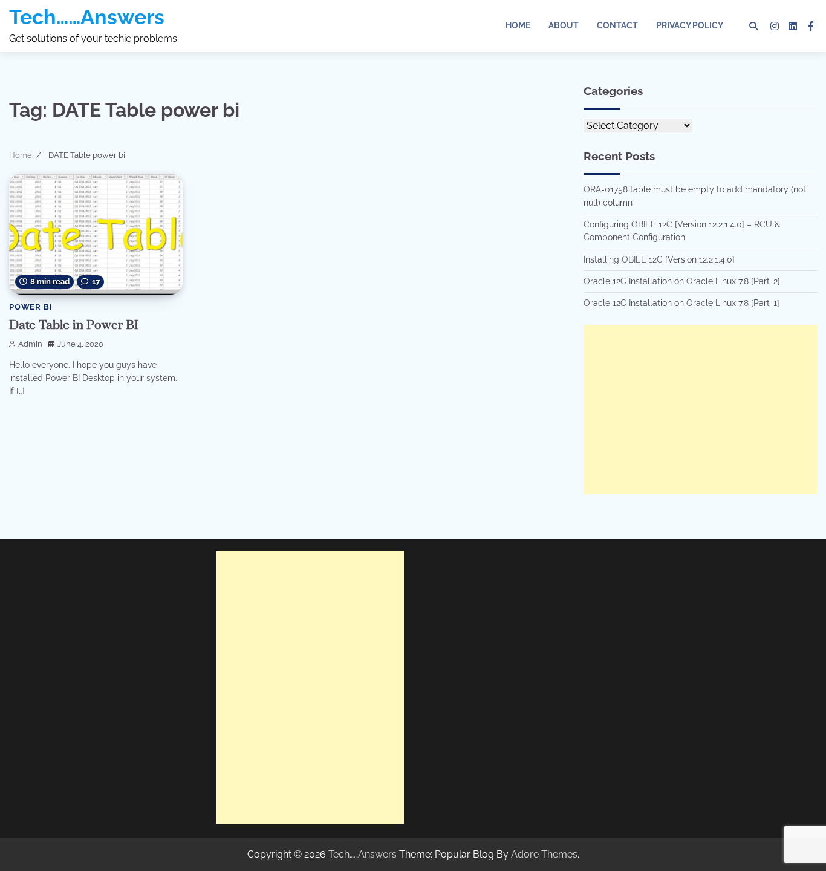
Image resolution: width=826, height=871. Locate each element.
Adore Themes (544, 854)
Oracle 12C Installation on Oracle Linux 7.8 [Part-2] (682, 281)
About (563, 25)
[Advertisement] (700, 409)
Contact (617, 25)
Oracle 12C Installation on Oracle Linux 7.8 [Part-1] (681, 303)
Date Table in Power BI (73, 325)
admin (30, 343)
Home (518, 25)
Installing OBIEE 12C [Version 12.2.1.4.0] (659, 259)
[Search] (753, 26)
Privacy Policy (689, 25)
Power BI (30, 307)
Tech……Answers (86, 17)
